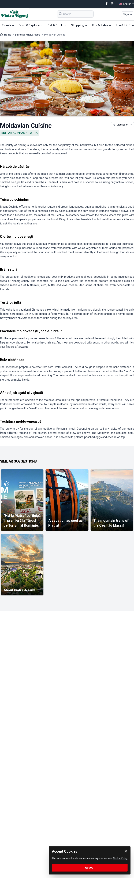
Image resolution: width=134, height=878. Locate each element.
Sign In (127, 14)
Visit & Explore (29, 25)
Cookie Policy (120, 858)
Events (7, 25)
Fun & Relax (100, 25)
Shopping (78, 25)
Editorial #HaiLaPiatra (27, 34)
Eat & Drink (56, 25)
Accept (89, 867)
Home (7, 34)
